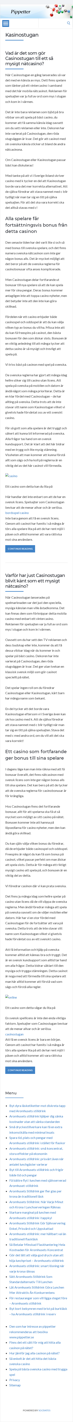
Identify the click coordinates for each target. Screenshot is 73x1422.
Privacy (14, 1380)
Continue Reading (20, 548)
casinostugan (14, 1034)
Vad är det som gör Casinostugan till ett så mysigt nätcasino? (29, 58)
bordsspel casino (17, 513)
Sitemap (15, 1385)
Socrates (44, 1410)
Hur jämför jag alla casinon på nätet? (34, 1353)
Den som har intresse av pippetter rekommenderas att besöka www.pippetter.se (32, 1331)
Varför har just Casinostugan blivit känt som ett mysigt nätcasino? (35, 581)
